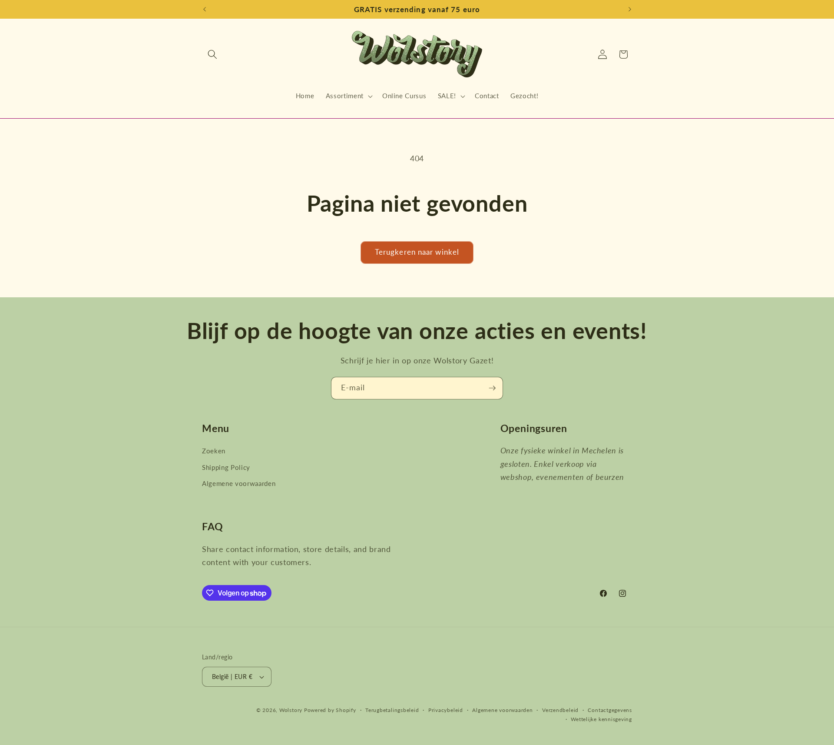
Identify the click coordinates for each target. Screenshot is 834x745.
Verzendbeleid (560, 710)
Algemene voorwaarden (238, 483)
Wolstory (291, 710)
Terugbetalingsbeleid (392, 710)
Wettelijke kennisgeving (601, 719)
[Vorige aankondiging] (204, 9)
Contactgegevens (610, 710)
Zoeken (213, 451)
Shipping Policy (226, 467)
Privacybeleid (445, 710)
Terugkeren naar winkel (417, 252)
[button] (212, 54)
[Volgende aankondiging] (629, 9)
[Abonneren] (492, 388)
